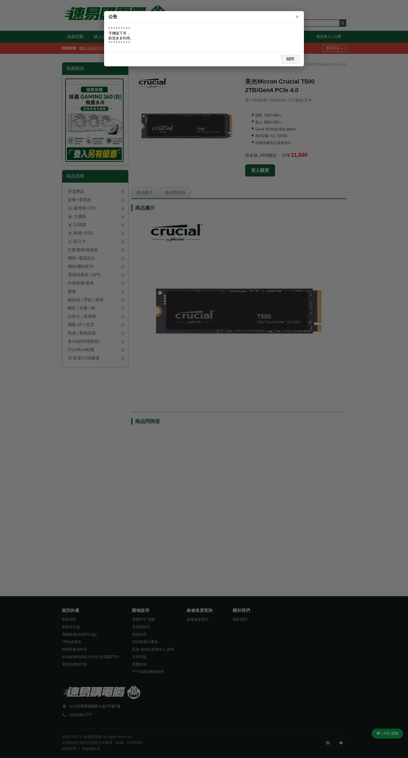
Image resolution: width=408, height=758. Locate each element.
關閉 (290, 59)
